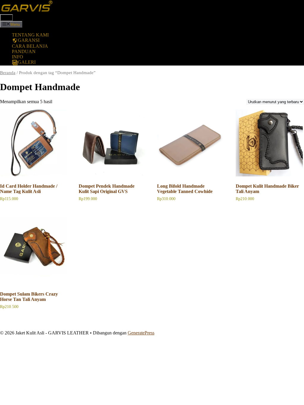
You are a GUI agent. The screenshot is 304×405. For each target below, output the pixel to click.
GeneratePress (141, 332)
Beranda (7, 72)
